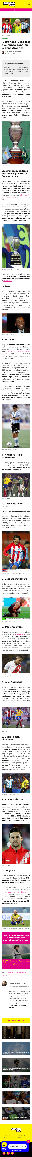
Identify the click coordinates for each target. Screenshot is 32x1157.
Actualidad (5, 1034)
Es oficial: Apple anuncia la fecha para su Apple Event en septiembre (16, 1053)
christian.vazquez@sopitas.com (19, 986)
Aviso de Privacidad (7, 1136)
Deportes (5, 38)
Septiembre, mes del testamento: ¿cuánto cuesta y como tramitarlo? (16, 1102)
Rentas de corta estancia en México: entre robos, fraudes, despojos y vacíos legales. (15, 1037)
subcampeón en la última (14, 892)
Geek (4, 1051)
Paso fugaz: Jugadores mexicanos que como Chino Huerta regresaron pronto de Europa (14, 1085)
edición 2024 (20, 634)
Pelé (8, 975)
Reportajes (8, 10)
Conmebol (7, 281)
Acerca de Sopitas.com (22, 1136)
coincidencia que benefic (15, 351)
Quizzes (16, 10)
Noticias (5, 1099)
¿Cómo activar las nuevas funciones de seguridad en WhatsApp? (15, 1118)
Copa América (11, 972)
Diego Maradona (21, 972)
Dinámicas (24, 10)
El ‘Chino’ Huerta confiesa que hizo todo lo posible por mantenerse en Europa (15, 1069)
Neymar (4, 975)
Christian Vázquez (14, 52)
